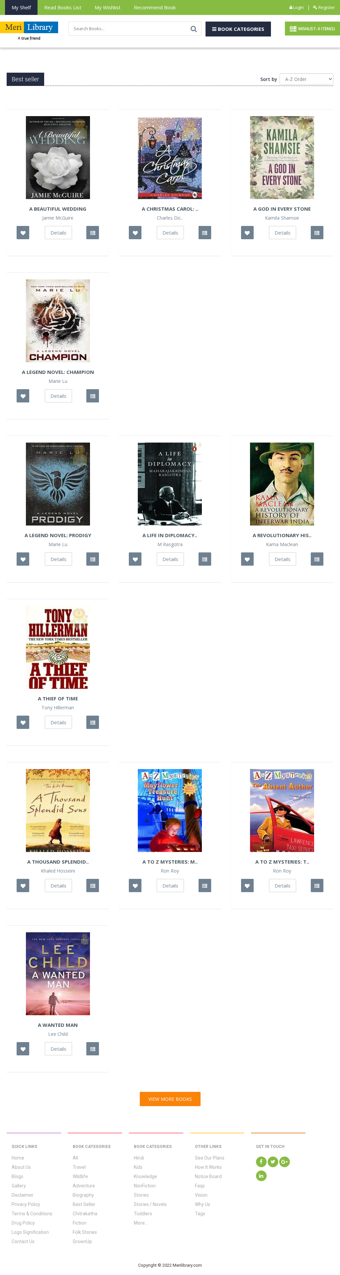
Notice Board (208, 1176)
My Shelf (21, 7)
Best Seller (84, 1204)
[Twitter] (273, 1162)
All (75, 1158)
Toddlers (143, 1213)
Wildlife (80, 1176)
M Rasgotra (170, 544)
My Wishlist (108, 7)
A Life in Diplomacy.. (169, 535)
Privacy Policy (26, 1204)
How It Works (208, 1167)
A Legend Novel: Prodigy (58, 535)
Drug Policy (23, 1223)
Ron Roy (170, 871)
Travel (79, 1167)
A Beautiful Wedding (57, 209)
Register (326, 7)
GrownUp (82, 1241)
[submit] (193, 28)
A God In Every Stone (282, 209)
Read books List (62, 7)
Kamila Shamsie (282, 218)
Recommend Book (155, 7)
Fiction (79, 1223)
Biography (83, 1195)
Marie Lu (57, 381)
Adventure (84, 1185)
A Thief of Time (58, 698)
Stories (141, 1195)
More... (141, 1223)
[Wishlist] (23, 232)
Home (18, 1158)
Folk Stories (85, 1232)
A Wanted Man (58, 1025)
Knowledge (145, 1176)
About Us (21, 1167)
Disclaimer (23, 1195)
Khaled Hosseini (58, 871)
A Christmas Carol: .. (170, 209)
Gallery (19, 1185)
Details (58, 232)
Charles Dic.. (170, 218)
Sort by (268, 79)
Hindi (139, 1158)
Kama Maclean (282, 544)
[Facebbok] (261, 1162)
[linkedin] (261, 1175)
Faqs (200, 1185)
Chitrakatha (85, 1213)
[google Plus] (284, 1162)
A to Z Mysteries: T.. (282, 862)
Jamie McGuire (57, 218)
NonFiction (145, 1185)
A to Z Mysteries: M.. (170, 862)
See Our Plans (209, 1158)
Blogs (17, 1176)
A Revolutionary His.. (282, 535)
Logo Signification (30, 1232)
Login (298, 7)
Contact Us (23, 1241)
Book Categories (240, 29)
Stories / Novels (150, 1204)
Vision (201, 1195)
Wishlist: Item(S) (316, 29)
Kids (138, 1167)
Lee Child (58, 1034)
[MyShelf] (92, 232)
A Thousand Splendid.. (58, 862)
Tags (200, 1213)
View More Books (170, 1099)
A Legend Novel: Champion (58, 372)
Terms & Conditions (32, 1213)
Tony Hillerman (58, 708)
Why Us (202, 1204)
